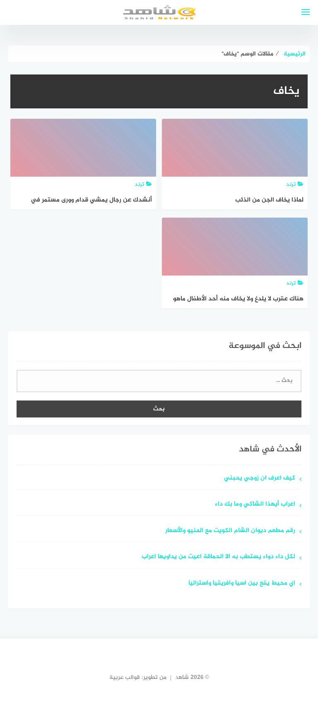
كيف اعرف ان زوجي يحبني (259, 478)
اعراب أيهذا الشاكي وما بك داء (255, 504)
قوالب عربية (124, 677)
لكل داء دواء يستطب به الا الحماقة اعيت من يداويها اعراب (218, 557)
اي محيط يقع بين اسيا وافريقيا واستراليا (241, 583)
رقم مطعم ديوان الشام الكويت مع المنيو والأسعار (230, 531)
